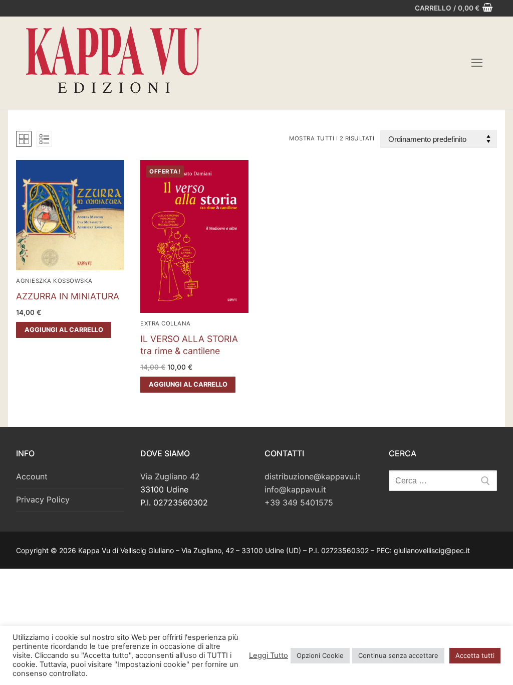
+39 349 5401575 (299, 502)
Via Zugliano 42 (170, 476)
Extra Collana (165, 323)
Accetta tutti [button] (474, 655)
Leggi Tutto (268, 655)
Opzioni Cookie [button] (320, 655)
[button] (63, 330)
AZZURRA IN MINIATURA (67, 296)
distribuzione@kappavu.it (313, 476)
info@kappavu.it (295, 489)
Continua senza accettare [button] (398, 655)
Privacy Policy (43, 499)
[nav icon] (477, 63)
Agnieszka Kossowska (54, 280)
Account (32, 476)
